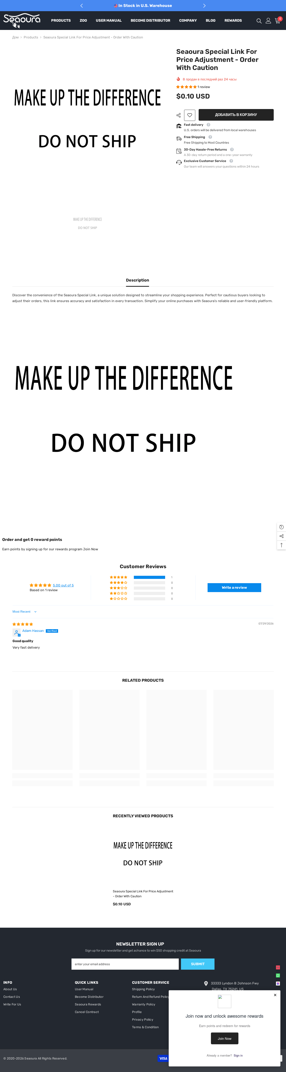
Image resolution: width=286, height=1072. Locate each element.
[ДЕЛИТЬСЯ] (180, 115)
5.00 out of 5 (63, 585)
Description (137, 280)
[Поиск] (259, 20)
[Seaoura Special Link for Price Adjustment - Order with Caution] (143, 855)
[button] (187, 87)
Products (31, 37)
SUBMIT (198, 964)
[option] (87, 123)
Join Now (90, 549)
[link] (189, 115)
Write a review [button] (234, 587)
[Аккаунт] (268, 20)
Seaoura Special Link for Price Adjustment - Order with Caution (143, 893)
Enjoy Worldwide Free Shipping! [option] (145, 5)
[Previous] (82, 6)
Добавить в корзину (236, 115)
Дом (15, 37)
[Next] (204, 6)
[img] (23, 624)
